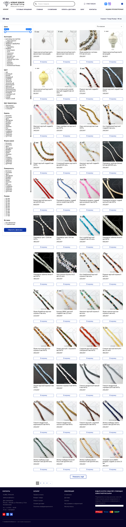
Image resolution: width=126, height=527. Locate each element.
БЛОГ (82, 9)
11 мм (8, 211)
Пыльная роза (10, 89)
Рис (7, 128)
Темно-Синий (10, 98)
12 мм (8, 212)
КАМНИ (8, 48)
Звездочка (9, 120)
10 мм (8, 209)
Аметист (10, 54)
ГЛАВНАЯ (40, 9)
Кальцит (10, 62)
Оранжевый (10, 88)
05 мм (8, 203)
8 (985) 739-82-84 (8, 494)
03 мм (8, 200)
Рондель (8, 129)
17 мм (8, 215)
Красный (9, 86)
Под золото (9, 105)
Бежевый (9, 74)
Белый (8, 75)
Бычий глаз (11, 56)
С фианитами (10, 224)
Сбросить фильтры (15, 230)
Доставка (67, 497)
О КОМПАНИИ (52, 9)
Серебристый (10, 94)
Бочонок (8, 115)
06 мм (8, 205)
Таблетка (9, 132)
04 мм (8, 201)
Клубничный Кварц (13, 65)
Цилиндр (9, 136)
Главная (103, 18)
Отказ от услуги (38, 500)
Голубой (8, 78)
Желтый (8, 80)
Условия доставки (38, 503)
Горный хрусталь (13, 59)
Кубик (8, 125)
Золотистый (10, 83)
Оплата (66, 500)
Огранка (8, 126)
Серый (8, 95)
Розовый (9, 92)
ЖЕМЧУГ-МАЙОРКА (13, 44)
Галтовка (9, 117)
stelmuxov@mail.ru (8, 497)
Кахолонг (10, 64)
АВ (7, 72)
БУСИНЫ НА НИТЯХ (13, 39)
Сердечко (9, 131)
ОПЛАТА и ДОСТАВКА (69, 9)
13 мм (8, 214)
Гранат (9, 61)
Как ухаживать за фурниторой (73, 503)
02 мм (8, 198)
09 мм (8, 208)
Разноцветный (11, 91)
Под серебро (10, 107)
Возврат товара (38, 497)
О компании (68, 494)
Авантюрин (11, 50)
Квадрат (8, 122)
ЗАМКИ (8, 45)
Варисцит (10, 57)
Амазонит (10, 53)
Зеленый (9, 81)
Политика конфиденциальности (43, 506)
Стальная (9, 108)
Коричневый (10, 84)
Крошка (8, 123)
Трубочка (9, 134)
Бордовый (9, 77)
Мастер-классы (69, 506)
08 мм (8, 206)
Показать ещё (78, 477)
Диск (7, 118)
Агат (8, 51)
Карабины (10, 47)
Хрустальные (11, 40)
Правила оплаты (38, 494)
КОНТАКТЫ (93, 9)
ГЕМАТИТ (9, 42)
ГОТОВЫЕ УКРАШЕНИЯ (24, 9)
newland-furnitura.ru (10, 521)
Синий (8, 97)
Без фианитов (10, 222)
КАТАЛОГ (5, 9)
